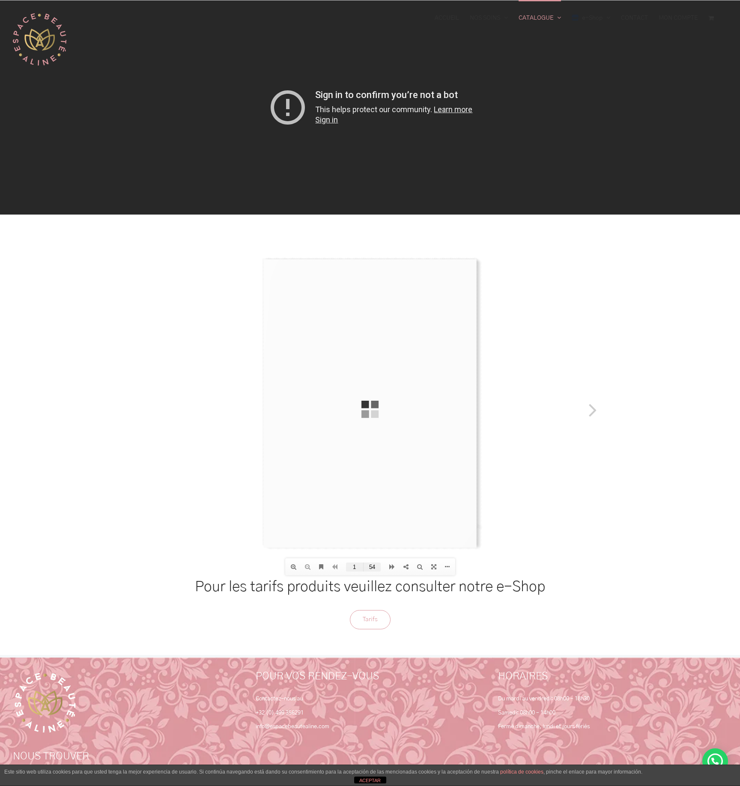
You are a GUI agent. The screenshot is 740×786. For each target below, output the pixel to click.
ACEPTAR (370, 780)
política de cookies (521, 772)
